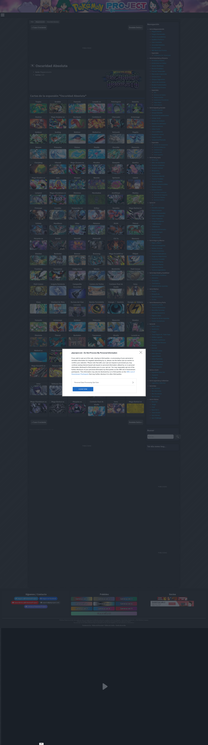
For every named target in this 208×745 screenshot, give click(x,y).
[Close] (141, 353)
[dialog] (104, 372)
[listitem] (104, 382)
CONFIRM (83, 389)
